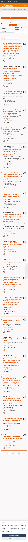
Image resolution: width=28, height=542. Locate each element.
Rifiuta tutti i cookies (14, 538)
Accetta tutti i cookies (14, 535)
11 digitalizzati (12, 25)
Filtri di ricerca (14, 18)
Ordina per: (3, 28)
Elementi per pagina (19, 28)
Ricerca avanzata (12, 9)
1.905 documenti (13, 22)
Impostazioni (11, 531)
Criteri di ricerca (26, 271)
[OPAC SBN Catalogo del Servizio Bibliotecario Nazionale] (3, 5)
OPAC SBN (4, 9)
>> (16, 38)
